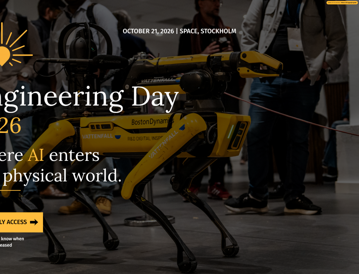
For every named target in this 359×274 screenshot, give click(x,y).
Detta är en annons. (342, 2)
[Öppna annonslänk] (179, 137)
